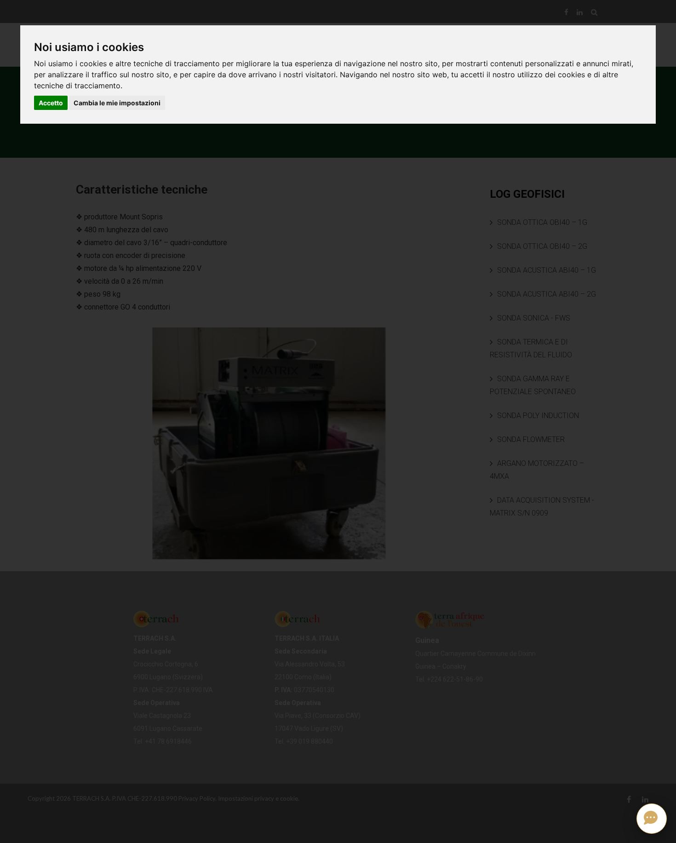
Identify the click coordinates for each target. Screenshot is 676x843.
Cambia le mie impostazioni (117, 103)
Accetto (51, 103)
